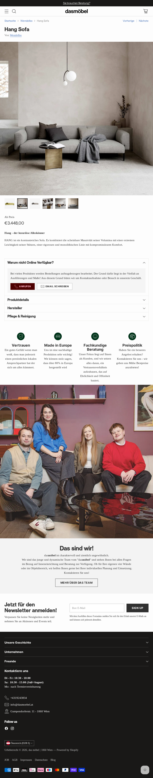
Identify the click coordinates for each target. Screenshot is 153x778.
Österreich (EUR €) (20, 743)
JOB (6, 760)
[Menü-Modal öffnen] (6, 11)
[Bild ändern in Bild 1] (9, 203)
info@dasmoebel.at (21, 704)
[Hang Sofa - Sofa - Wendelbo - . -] (76, 118)
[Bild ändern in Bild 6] (73, 203)
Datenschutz (41, 760)
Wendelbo (26, 20)
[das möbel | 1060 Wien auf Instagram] (12, 729)
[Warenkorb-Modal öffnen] (145, 11)
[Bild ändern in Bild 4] (48, 203)
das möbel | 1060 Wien (41, 750)
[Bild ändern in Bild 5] (60, 203)
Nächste (144, 20)
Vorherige (128, 20)
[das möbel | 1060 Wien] (76, 11)
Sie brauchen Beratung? (76, 2)
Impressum (26, 760)
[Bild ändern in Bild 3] (35, 203)
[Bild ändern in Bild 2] (22, 203)
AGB (14, 760)
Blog (53, 760)
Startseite (10, 20)
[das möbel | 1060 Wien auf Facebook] (6, 729)
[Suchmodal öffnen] (14, 11)
